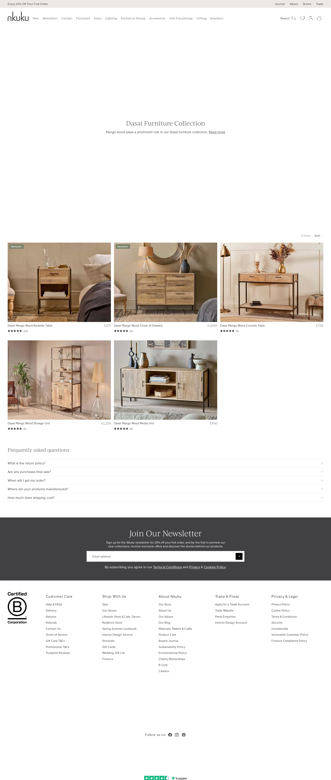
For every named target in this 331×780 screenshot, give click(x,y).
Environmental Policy (173, 653)
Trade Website (224, 610)
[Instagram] (177, 734)
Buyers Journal (168, 641)
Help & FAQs (54, 604)
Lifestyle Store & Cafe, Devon (121, 616)
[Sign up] (239, 556)
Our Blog (164, 622)
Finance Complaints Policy (289, 641)
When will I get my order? (27, 480)
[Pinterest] (183, 734)
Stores (307, 4)
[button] (319, 235)
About (294, 4)
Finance (107, 659)
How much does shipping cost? (31, 497)
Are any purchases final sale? (29, 471)
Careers (164, 671)
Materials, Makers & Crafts (175, 628)
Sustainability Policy (172, 647)
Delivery (51, 610)
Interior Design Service (117, 634)
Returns (51, 616)
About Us (165, 610)
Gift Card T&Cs (55, 641)
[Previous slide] (14, 282)
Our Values (166, 616)
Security (276, 622)
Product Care (167, 634)
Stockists (108, 641)
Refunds (51, 622)
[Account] (310, 18)
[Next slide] (105, 282)
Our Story (165, 604)
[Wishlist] (302, 18)
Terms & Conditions (167, 567)
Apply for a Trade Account (232, 604)
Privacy (194, 567)
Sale (105, 604)
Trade (319, 4)
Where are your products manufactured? (38, 489)
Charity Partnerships (172, 659)
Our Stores (109, 610)
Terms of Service (57, 634)
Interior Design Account (231, 622)
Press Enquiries (225, 616)
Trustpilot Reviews (58, 653)
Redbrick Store (112, 622)
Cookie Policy (280, 610)
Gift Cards (108, 647)
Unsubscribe (279, 628)
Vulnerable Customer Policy (289, 634)
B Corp (163, 665)
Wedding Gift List (113, 653)
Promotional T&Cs (57, 647)
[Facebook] (170, 734)
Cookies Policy (214, 567)
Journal (280, 4)
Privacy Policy (280, 604)
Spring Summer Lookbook (119, 628)
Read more (217, 132)
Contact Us (53, 628)
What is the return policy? (27, 463)
